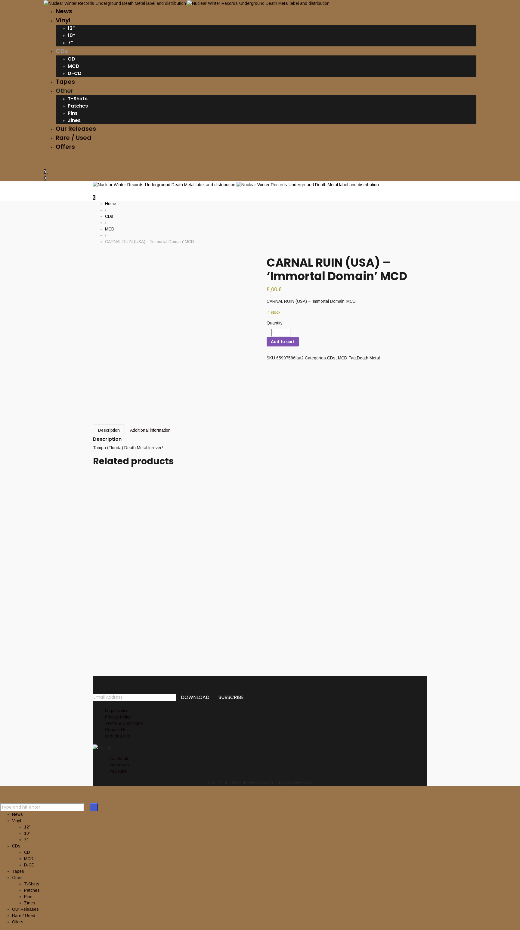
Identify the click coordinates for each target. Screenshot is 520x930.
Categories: (316, 357)
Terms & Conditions (124, 723)
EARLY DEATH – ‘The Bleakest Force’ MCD (186, 630)
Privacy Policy (118, 717)
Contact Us (115, 729)
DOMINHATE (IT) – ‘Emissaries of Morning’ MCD (201, 603)
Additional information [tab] (150, 430)
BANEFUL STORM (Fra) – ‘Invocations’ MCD (190, 541)
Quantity (275, 323)
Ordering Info (117, 736)
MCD (342, 357)
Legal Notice (116, 710)
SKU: (271, 357)
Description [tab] (109, 430)
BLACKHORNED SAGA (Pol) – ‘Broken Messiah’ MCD (210, 575)
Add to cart (283, 341)
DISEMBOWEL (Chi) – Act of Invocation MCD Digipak (212, 514)
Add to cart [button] (103, 478)
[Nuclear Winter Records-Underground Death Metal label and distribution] (187, 3)
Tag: (352, 357)
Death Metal (368, 357)
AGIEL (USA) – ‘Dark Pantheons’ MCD (178, 487)
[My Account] (45, 165)
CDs (331, 357)
